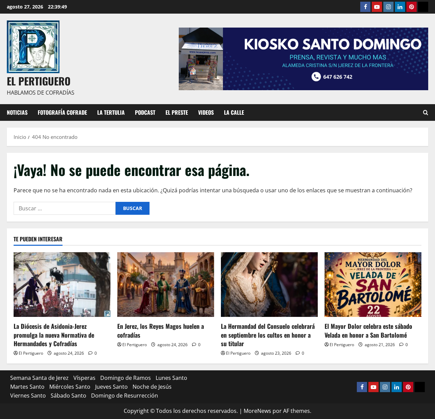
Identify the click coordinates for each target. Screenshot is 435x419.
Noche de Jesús (152, 386)
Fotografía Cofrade (62, 112)
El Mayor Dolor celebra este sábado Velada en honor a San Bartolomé (368, 330)
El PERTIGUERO (39, 80)
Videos (206, 112)
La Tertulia (111, 112)
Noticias (17, 112)
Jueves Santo (111, 386)
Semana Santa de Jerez (39, 378)
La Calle (234, 112)
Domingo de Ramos (125, 378)
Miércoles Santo (69, 386)
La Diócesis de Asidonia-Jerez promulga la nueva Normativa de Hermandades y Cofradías (54, 335)
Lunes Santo (171, 378)
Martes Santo (27, 386)
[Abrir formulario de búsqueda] (425, 112)
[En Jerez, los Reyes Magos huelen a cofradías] (165, 284)
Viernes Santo (28, 395)
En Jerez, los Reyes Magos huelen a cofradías (160, 330)
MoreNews (257, 411)
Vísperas (84, 378)
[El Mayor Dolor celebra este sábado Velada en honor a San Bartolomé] (373, 284)
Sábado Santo (68, 395)
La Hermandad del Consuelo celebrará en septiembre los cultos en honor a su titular (268, 335)
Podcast (145, 112)
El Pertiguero (31, 353)
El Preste (177, 112)
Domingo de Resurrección (124, 395)
